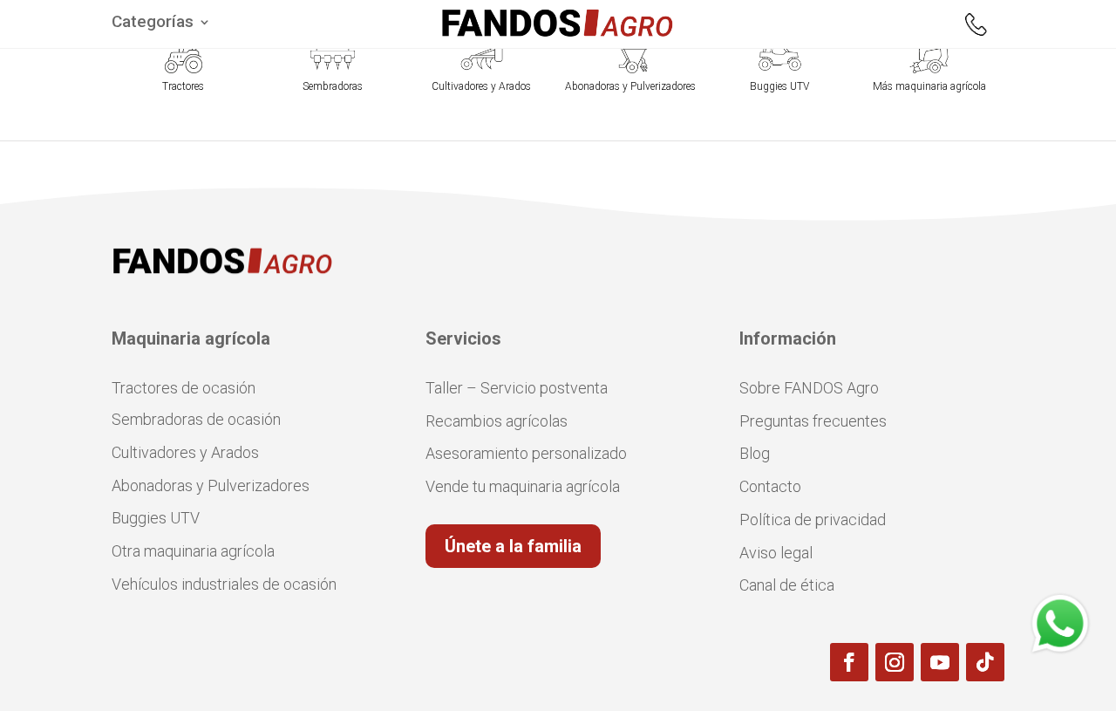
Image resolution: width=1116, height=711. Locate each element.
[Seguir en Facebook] (849, 662)
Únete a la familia (513, 546)
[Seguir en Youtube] (940, 662)
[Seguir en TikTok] (985, 662)
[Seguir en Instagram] (894, 662)
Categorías (153, 23)
